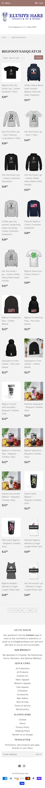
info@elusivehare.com (23, 641)
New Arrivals (22, 702)
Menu (7, 3)
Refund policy (22, 709)
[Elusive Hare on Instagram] (24, 766)
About (22, 723)
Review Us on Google (22, 734)
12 (30, 610)
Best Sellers (22, 698)
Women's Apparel (22, 683)
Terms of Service (22, 705)
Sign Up (39, 754)
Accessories (22, 694)
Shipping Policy (22, 731)
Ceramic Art (22, 676)
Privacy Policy (22, 727)
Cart (40, 3)
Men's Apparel (22, 679)
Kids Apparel (22, 687)
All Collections (22, 668)
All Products (22, 672)
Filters (39, 57)
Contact (22, 719)
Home (4, 37)
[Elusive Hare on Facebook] (19, 766)
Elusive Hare (23, 773)
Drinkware (22, 690)
